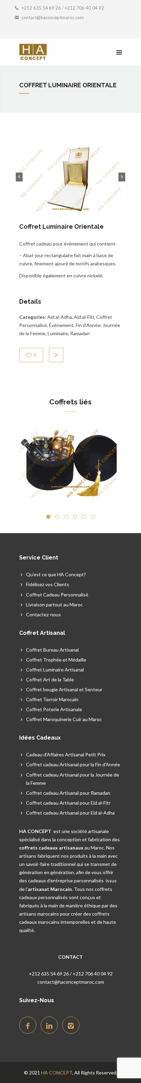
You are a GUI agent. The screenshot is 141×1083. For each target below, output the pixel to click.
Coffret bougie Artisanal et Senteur (64, 689)
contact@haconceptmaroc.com (53, 17)
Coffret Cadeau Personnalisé (57, 594)
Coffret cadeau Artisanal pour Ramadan (68, 793)
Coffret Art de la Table (50, 679)
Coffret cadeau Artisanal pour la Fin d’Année (73, 764)
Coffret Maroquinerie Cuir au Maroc (64, 719)
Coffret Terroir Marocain (52, 699)
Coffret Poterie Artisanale (54, 709)
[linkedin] (49, 1025)
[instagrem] (70, 1025)
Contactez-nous (43, 614)
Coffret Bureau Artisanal (52, 650)
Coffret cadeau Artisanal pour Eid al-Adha (70, 813)
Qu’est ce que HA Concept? (56, 574)
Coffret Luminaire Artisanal (55, 669)
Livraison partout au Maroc (54, 604)
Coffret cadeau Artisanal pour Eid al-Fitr (68, 803)
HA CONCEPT (56, 1072)
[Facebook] (27, 1025)
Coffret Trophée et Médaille (56, 660)
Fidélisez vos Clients (47, 584)
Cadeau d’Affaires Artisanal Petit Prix (65, 754)
